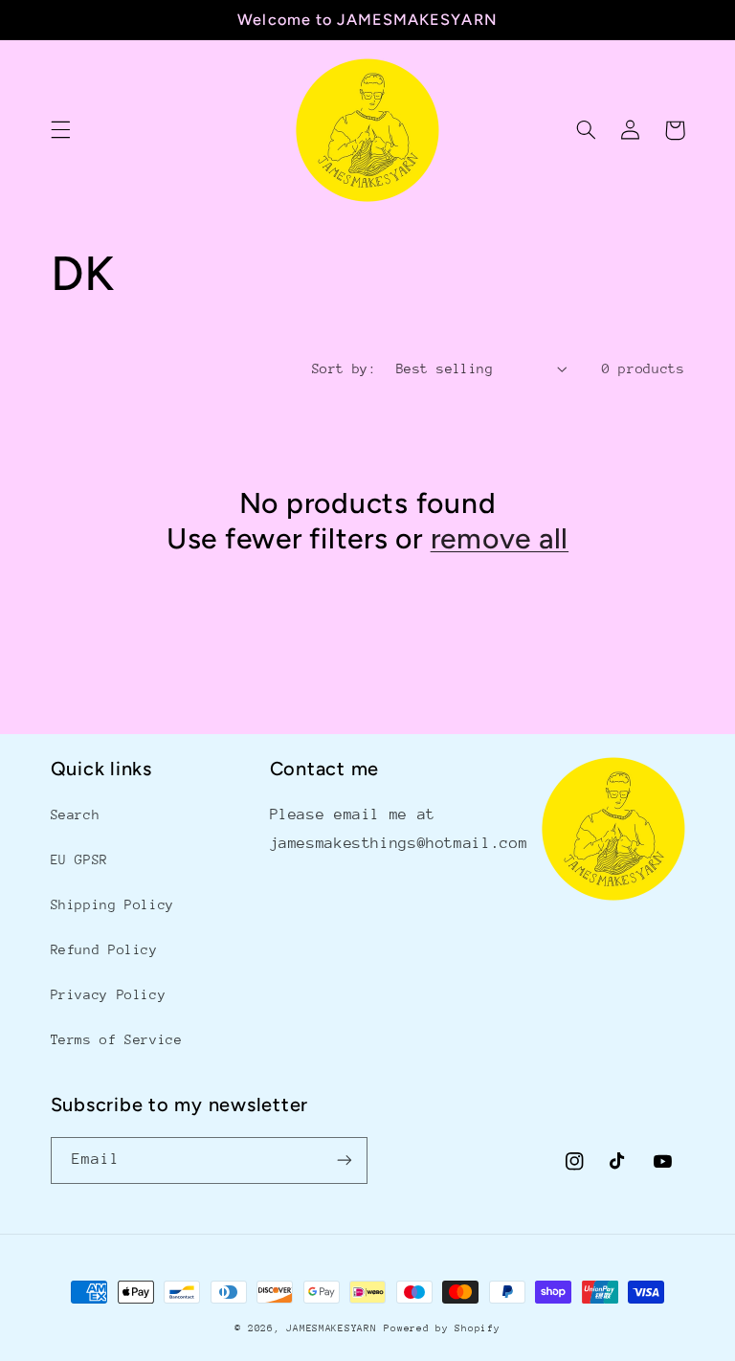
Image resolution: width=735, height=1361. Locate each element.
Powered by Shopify (442, 1328)
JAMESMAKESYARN (331, 1328)
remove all (500, 538)
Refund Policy (104, 949)
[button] (60, 130)
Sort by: (344, 368)
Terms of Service (117, 1039)
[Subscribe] (345, 1160)
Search (75, 814)
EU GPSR (79, 859)
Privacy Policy (109, 994)
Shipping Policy (112, 904)
